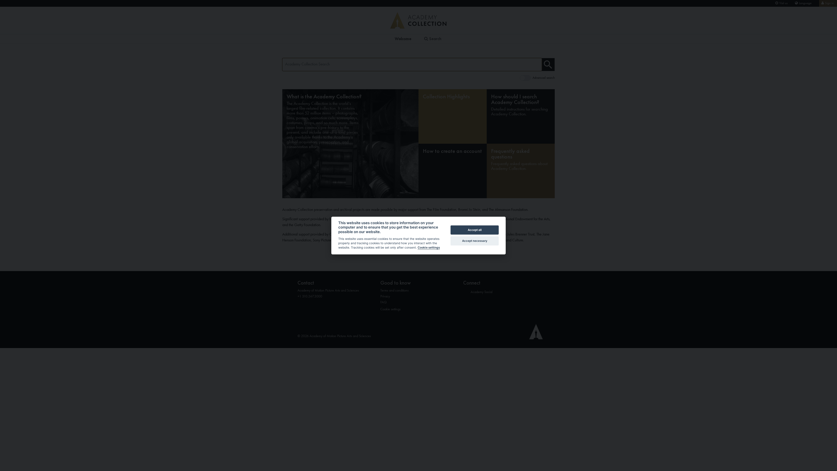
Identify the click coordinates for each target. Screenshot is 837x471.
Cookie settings (429, 247)
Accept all (474, 230)
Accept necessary (474, 240)
